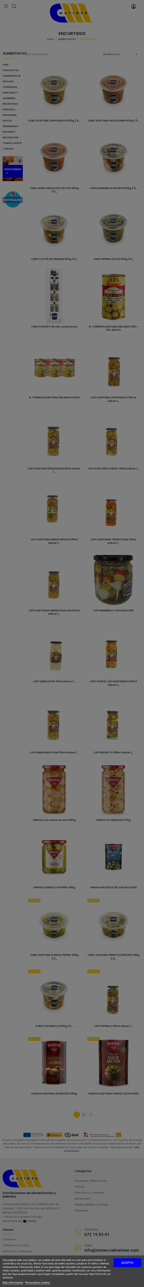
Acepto (127, 1263)
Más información (13, 1282)
